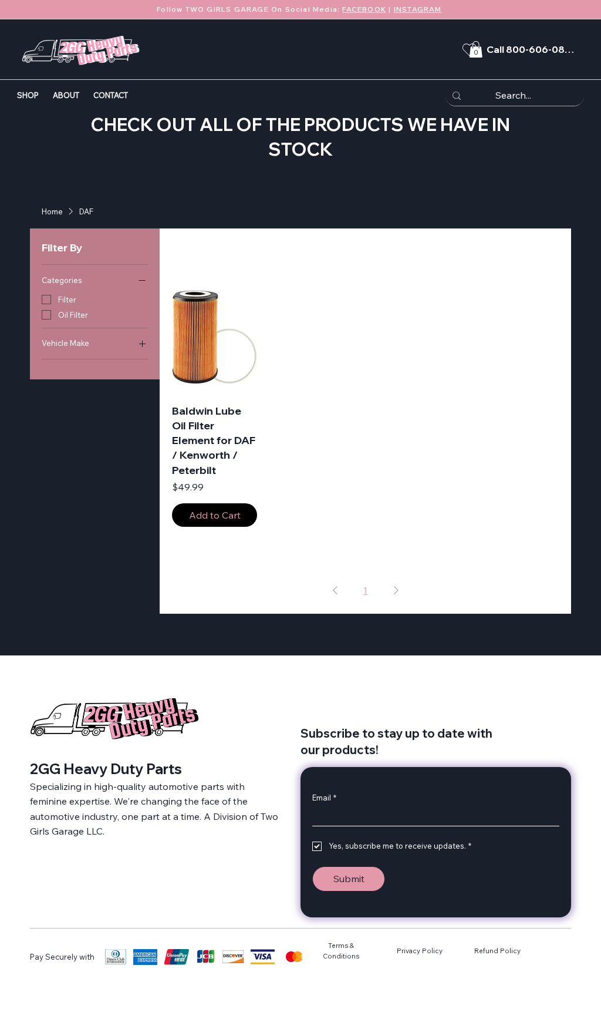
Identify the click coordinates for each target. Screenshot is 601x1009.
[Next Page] (396, 590)
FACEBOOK (364, 9)
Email (324, 797)
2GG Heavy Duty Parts (106, 769)
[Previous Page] (335, 590)
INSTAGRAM (418, 9)
